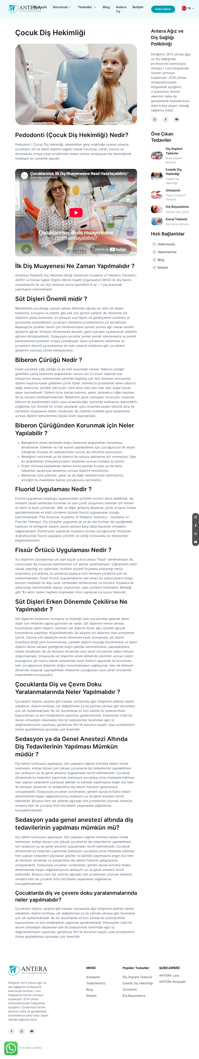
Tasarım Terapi (52, 1047)
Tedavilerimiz (96, 983)
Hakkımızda (166, 244)
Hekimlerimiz (167, 252)
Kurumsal (60, 7)
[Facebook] (11, 1031)
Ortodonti (130, 989)
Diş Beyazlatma (134, 996)
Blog (106, 7)
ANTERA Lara (169, 975)
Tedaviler (85, 7)
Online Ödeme (163, 9)
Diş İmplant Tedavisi (137, 977)
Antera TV (121, 9)
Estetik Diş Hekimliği (138, 983)
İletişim (138, 7)
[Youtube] (31, 1031)
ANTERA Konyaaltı (172, 982)
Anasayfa (40, 7)
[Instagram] (21, 1031)
